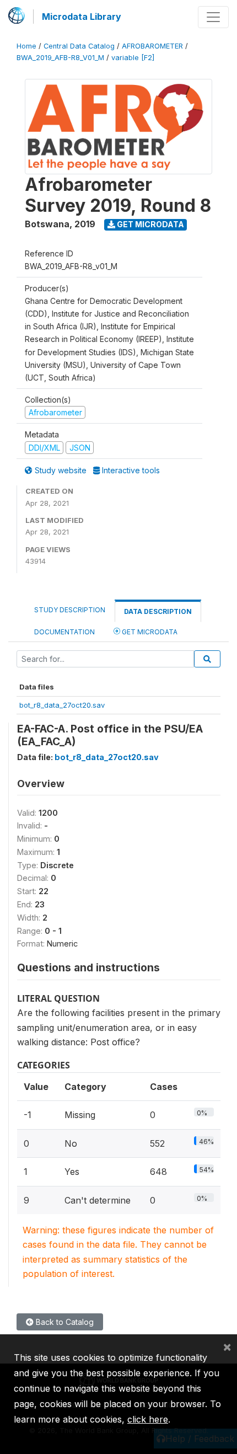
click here (147, 1419)
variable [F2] (132, 58)
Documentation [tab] (64, 632)
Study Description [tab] (69, 610)
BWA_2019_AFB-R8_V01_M (60, 58)
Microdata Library (81, 16)
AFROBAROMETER (152, 46)
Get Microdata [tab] (148, 632)
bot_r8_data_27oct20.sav (62, 705)
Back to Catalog (64, 1322)
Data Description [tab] (158, 611)
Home (26, 46)
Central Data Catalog (79, 46)
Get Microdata (149, 224)
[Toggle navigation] (213, 17)
